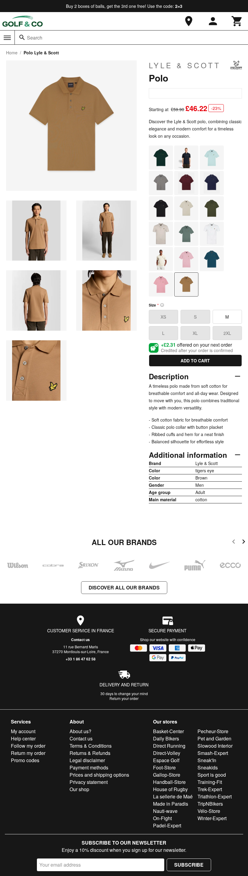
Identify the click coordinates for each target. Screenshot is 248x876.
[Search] (22, 37)
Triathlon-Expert (214, 796)
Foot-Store (164, 767)
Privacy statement (89, 781)
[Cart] (237, 21)
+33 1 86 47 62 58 (81, 659)
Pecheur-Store (212, 731)
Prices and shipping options (99, 774)
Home (12, 53)
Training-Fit (209, 781)
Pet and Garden (214, 738)
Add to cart (195, 361)
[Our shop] (189, 21)
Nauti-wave (165, 810)
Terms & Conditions (91, 745)
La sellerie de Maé (173, 796)
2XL (227, 333)
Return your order (124, 698)
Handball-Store (169, 781)
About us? (80, 731)
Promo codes (25, 760)
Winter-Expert (212, 818)
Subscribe (189, 864)
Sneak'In (206, 760)
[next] (243, 542)
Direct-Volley (166, 752)
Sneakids (207, 767)
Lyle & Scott (185, 65)
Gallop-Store (166, 774)
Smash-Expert (212, 752)
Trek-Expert (209, 789)
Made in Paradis (170, 803)
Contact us (80, 639)
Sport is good (211, 774)
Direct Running (169, 745)
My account (23, 731)
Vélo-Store (208, 810)
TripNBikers (210, 803)
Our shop (79, 789)
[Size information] (162, 305)
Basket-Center (168, 731)
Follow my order (28, 745)
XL (195, 333)
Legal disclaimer (87, 760)
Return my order (28, 752)
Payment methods (89, 767)
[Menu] (7, 37)
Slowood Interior (215, 745)
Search (34, 37)
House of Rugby (170, 789)
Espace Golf (166, 760)
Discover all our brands (124, 587)
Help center (23, 738)
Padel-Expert (167, 825)
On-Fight (162, 818)
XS (163, 317)
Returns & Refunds (90, 752)
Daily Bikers (166, 738)
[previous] (233, 542)
